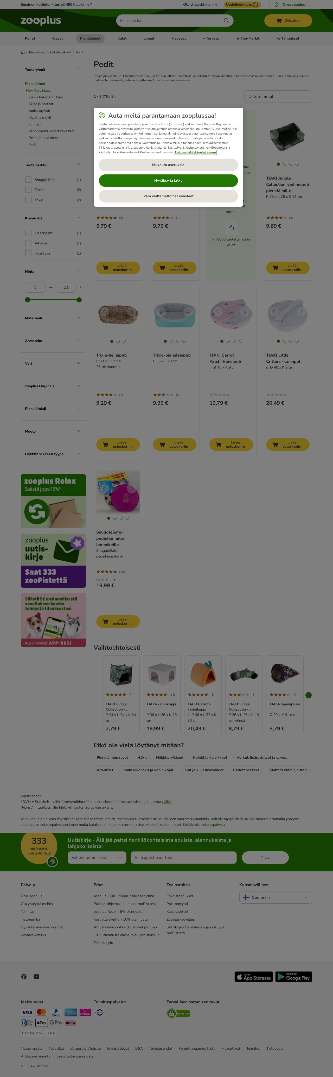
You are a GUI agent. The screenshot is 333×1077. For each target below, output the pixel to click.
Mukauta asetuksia (168, 164)
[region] (168, 157)
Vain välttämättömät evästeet (168, 196)
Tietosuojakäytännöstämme (195, 152)
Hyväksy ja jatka (168, 180)
